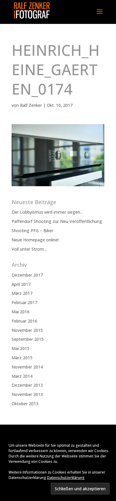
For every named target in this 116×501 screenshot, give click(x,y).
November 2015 (27, 330)
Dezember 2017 (27, 275)
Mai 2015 (20, 348)
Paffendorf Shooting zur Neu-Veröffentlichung (57, 221)
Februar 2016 (24, 321)
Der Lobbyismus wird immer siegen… (47, 212)
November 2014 (27, 367)
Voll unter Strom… (29, 249)
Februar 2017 (24, 302)
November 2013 (27, 394)
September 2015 (28, 339)
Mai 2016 (20, 312)
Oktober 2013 (25, 403)
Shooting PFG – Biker (32, 230)
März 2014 (22, 376)
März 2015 (22, 357)
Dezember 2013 (27, 385)
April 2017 (21, 284)
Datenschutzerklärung (65, 477)
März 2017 (22, 293)
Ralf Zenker (31, 105)
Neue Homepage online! (35, 240)
